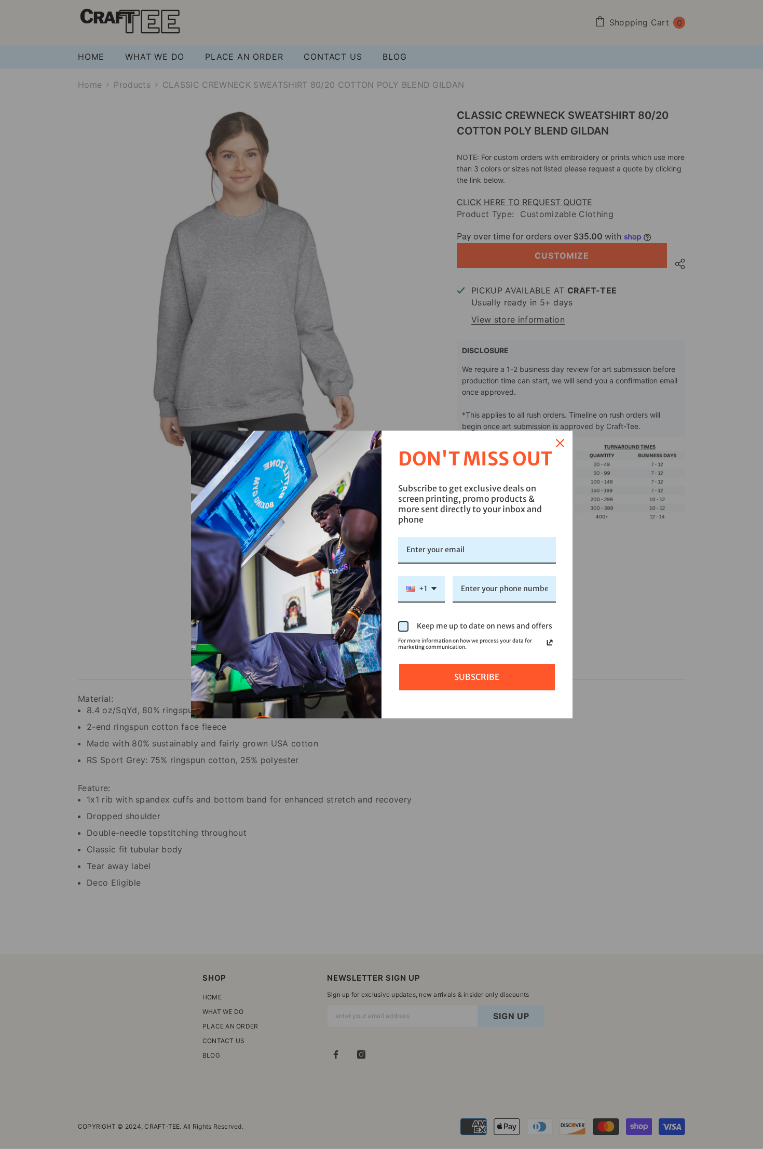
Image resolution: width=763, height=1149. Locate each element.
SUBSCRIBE (476, 677)
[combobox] (421, 589)
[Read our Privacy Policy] (549, 642)
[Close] (560, 443)
